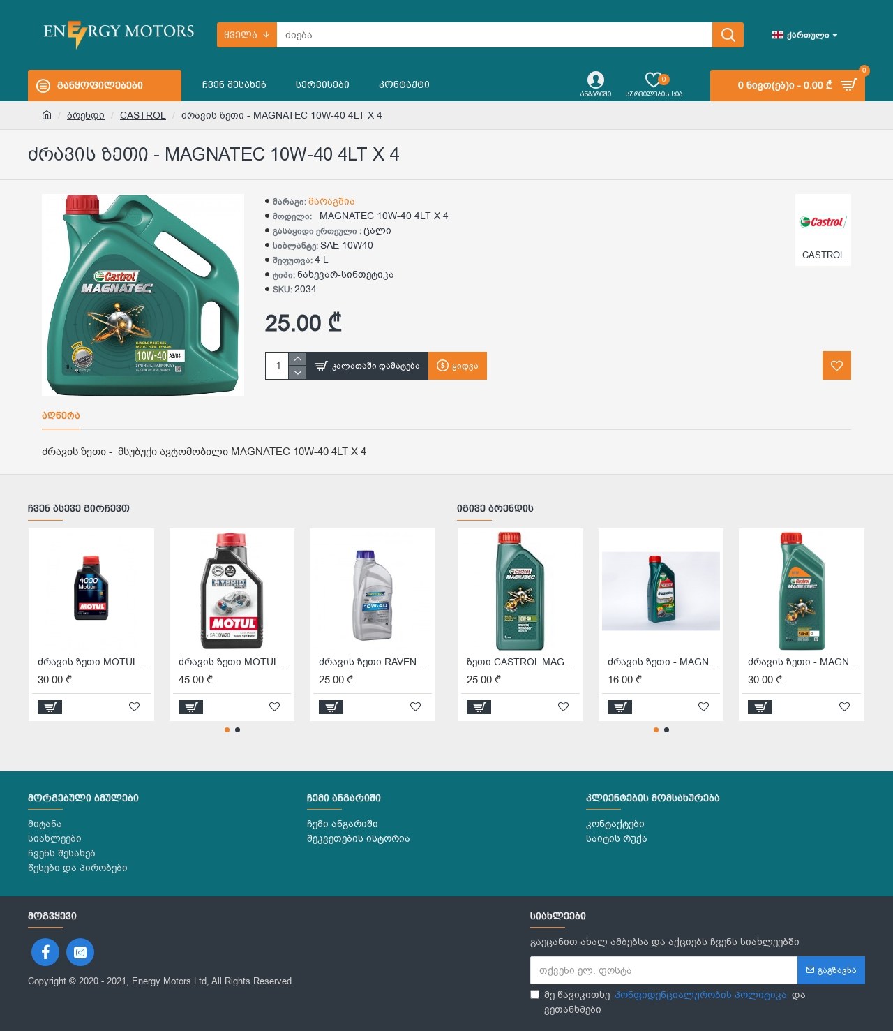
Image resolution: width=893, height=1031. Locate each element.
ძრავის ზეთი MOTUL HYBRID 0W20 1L (235, 662)
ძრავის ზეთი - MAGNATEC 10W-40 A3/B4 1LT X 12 (664, 662)
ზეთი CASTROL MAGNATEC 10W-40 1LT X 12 (523, 662)
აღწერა (61, 415)
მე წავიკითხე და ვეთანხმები (675, 1002)
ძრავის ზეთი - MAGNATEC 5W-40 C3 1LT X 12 (804, 662)
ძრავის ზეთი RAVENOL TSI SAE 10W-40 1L (375, 662)
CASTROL (143, 115)
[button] (227, 729)
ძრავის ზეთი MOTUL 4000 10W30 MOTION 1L (94, 662)
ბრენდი (86, 115)
